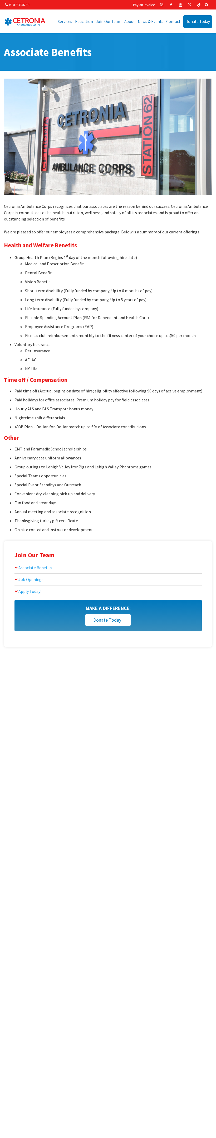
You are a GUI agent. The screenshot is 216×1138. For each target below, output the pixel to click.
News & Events (150, 21)
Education (84, 21)
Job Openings (30, 579)
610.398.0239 (19, 4)
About (129, 21)
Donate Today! (108, 620)
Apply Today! (29, 591)
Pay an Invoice (144, 4)
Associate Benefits (35, 567)
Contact (173, 21)
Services (65, 21)
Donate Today (197, 21)
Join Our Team (108, 21)
